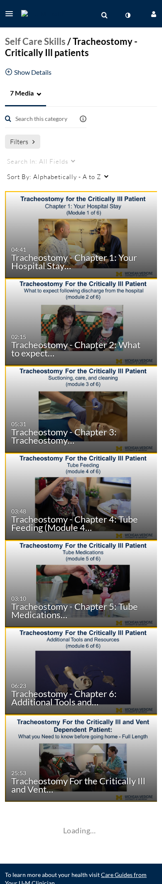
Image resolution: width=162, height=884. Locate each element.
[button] (11, 14)
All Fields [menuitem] (37, 161)
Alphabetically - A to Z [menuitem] (54, 176)
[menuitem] (104, 15)
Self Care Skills (35, 41)
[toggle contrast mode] (127, 15)
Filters (19, 141)
